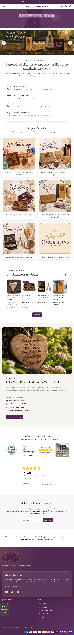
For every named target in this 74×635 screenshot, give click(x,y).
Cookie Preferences (28, 627)
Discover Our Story (15, 417)
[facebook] (6, 592)
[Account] (62, 6)
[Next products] (65, 275)
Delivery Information (45, 604)
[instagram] (17, 592)
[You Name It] (37, 6)
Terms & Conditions (44, 614)
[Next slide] (70, 43)
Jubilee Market (43, 617)
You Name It (9, 627)
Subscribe (48, 520)
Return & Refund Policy (45, 611)
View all (37, 314)
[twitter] (12, 592)
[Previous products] (61, 275)
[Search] (66, 6)
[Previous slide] (4, 43)
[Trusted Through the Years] (11, 450)
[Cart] (70, 6)
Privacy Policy (43, 607)
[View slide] (37, 42)
